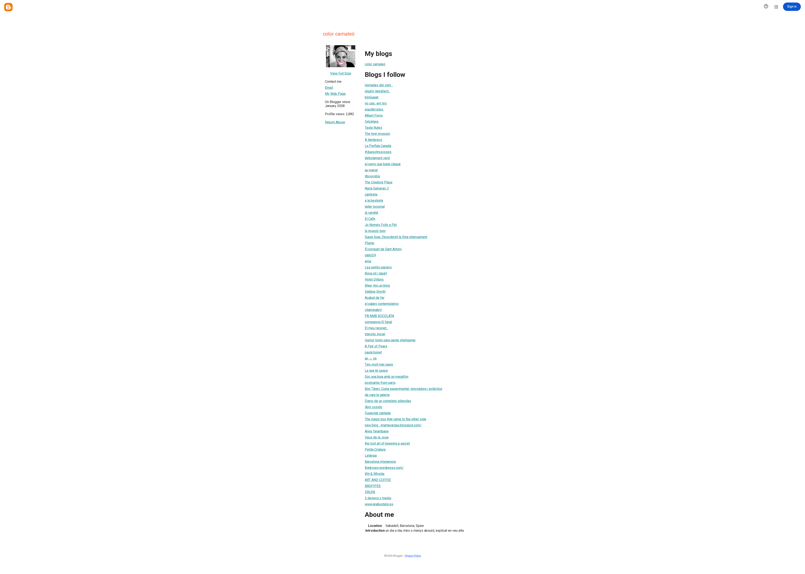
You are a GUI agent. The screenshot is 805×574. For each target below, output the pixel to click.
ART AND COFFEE (378, 480)
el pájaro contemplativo (382, 304)
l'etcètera (371, 122)
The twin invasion (377, 134)
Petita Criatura (375, 449)
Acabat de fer (374, 298)
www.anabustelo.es (379, 504)
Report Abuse (335, 122)
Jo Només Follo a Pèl (381, 225)
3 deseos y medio (378, 498)
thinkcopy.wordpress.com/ (384, 468)
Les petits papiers (378, 267)
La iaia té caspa (376, 371)
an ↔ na (371, 358)
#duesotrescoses (378, 152)
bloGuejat (371, 97)
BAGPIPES (373, 486)
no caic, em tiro (376, 103)
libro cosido (373, 407)
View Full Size (340, 73)
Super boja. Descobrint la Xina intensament (396, 237)
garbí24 (370, 255)
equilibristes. (374, 109)
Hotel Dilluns (374, 279)
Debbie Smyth (375, 292)
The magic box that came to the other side (395, 419)
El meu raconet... (376, 328)
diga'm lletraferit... (377, 91)
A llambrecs (373, 140)
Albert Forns (374, 115)
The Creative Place (378, 182)
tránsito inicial (375, 334)
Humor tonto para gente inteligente (390, 340)
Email (329, 88)
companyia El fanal (378, 322)
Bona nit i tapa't (376, 273)
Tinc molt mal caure (379, 364)
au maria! (371, 170)
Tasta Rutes (373, 128)
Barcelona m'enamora (380, 462)
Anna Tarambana (376, 431)
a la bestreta (374, 201)
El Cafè (370, 219)
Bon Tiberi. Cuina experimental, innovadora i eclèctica (403, 389)
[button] (766, 7)
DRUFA (370, 492)
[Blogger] (8, 7)
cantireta (371, 194)
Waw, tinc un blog (377, 286)
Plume (369, 243)
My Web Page (335, 94)
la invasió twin (375, 231)
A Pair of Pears (376, 346)
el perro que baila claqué (383, 164)
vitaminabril (373, 310)
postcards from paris (380, 383)
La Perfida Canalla (378, 146)
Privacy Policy (413, 555)
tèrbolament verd (377, 158)
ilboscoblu (372, 176)
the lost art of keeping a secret (387, 443)
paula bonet (373, 352)
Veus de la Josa (376, 437)
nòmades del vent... (379, 85)
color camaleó (375, 64)
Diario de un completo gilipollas (388, 401)
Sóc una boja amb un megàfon (386, 377)
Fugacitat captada (378, 413)
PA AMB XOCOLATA (379, 316)
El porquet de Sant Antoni (383, 249)
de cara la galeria (377, 395)
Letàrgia (371, 456)
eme (368, 261)
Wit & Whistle (374, 474)
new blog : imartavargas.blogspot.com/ (393, 425)
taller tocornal (375, 207)
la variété (371, 213)
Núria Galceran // (377, 188)
